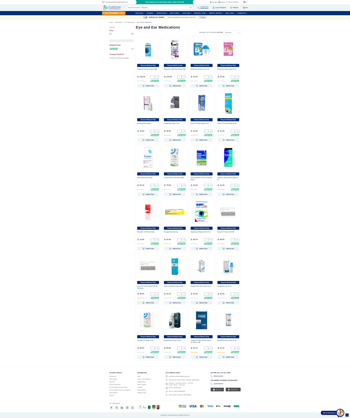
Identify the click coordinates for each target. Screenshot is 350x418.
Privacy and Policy (114, 384)
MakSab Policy (142, 392)
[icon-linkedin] (122, 408)
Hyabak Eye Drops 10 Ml (145, 340)
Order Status (113, 379)
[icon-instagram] (127, 408)
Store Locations (233, 2)
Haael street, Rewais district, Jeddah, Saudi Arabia (184, 380)
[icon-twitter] (117, 408)
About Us (112, 382)
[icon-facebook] (111, 408)
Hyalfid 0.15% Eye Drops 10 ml (201, 286)
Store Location (142, 384)
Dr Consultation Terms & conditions (120, 390)
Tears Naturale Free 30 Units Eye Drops (201, 178)
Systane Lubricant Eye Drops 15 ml (227, 178)
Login (217, 7)
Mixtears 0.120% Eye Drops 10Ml (174, 69)
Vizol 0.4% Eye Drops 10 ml (200, 123)
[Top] (347, 415)
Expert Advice (113, 392)
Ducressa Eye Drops (144, 123)
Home (111, 22)
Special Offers (142, 390)
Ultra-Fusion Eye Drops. (145, 177)
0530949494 (218, 384)
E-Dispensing (141, 382)
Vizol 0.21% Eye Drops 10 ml (226, 123)
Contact (140, 387)
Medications (119, 22)
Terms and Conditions (144, 379)
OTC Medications (130, 22)
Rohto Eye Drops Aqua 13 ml (226, 69)
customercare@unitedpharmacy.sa (116, 2)
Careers (222, 2)
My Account (112, 376)
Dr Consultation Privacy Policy (118, 387)
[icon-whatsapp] (133, 408)
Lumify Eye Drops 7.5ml (171, 123)
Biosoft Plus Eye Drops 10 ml (226, 340)
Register (223, 7)
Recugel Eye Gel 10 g (171, 232)
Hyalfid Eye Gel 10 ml (224, 286)
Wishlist (235, 7)
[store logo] (112, 7)
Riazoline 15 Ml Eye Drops (145, 232)
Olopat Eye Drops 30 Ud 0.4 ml (201, 232)
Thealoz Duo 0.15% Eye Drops (174, 177)
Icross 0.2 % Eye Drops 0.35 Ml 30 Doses (147, 287)
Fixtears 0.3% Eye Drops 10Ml (147, 69)
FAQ (139, 376)
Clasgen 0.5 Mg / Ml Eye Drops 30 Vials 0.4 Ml (201, 341)
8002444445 (218, 376)
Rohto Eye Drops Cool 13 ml (200, 69)
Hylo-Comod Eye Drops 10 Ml (173, 286)
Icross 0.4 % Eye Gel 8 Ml (225, 232)
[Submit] (190, 7)
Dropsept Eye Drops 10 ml (172, 340)
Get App (214, 2)
